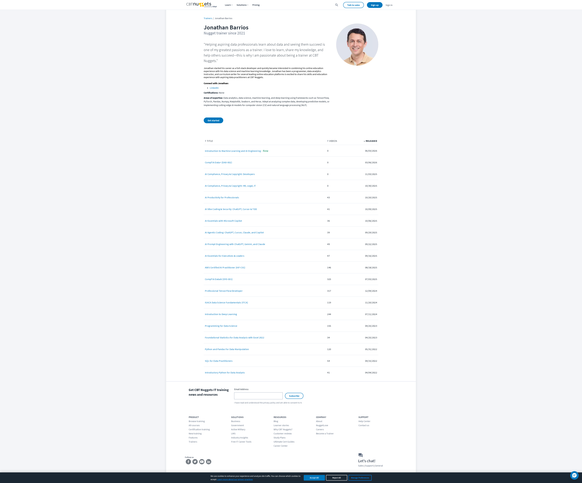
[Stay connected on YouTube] (202, 462)
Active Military (238, 429)
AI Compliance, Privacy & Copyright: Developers (230, 174)
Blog (276, 421)
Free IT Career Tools (241, 441)
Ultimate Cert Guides (284, 441)
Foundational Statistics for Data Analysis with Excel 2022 (234, 337)
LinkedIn (214, 87)
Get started (213, 120)
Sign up (375, 5)
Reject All (336, 477)
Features (193, 437)
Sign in (389, 5)
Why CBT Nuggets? (283, 429)
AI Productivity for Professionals (222, 197)
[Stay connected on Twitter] (195, 462)
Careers (320, 429)
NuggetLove (322, 425)
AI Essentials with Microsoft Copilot (223, 220)
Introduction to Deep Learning (221, 314)
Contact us (363, 425)
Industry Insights (239, 437)
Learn (228, 4)
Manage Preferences (360, 477)
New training (195, 433)
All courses (194, 425)
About (319, 421)
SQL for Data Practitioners (219, 360)
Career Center (281, 445)
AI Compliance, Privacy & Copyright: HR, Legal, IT (230, 185)
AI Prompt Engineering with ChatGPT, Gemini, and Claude (235, 244)
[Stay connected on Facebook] (188, 462)
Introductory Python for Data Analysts (225, 372)
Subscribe (294, 395)
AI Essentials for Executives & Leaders (224, 255)
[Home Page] (201, 5)
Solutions (242, 4)
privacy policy (269, 402)
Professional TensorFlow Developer (224, 290)
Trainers (208, 18)
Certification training (199, 429)
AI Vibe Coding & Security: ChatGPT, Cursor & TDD (231, 209)
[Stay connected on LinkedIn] (208, 462)
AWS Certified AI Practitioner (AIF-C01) (225, 267)
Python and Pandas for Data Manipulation (227, 349)
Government (237, 425)
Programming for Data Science (221, 325)
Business (235, 421)
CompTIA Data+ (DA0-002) (218, 162)
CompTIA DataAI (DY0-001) (219, 279)
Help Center (364, 421)
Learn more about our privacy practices (235, 479)
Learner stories (281, 425)
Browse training (197, 421)
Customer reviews (283, 433)
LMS (233, 433)
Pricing (255, 4)
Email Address (241, 389)
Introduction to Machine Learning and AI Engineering (233, 150)
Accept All (314, 477)
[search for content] (337, 5)
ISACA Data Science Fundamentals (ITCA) (226, 302)
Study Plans (280, 437)
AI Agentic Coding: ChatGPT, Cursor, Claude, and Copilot (234, 232)
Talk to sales (353, 5)
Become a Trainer (325, 433)
